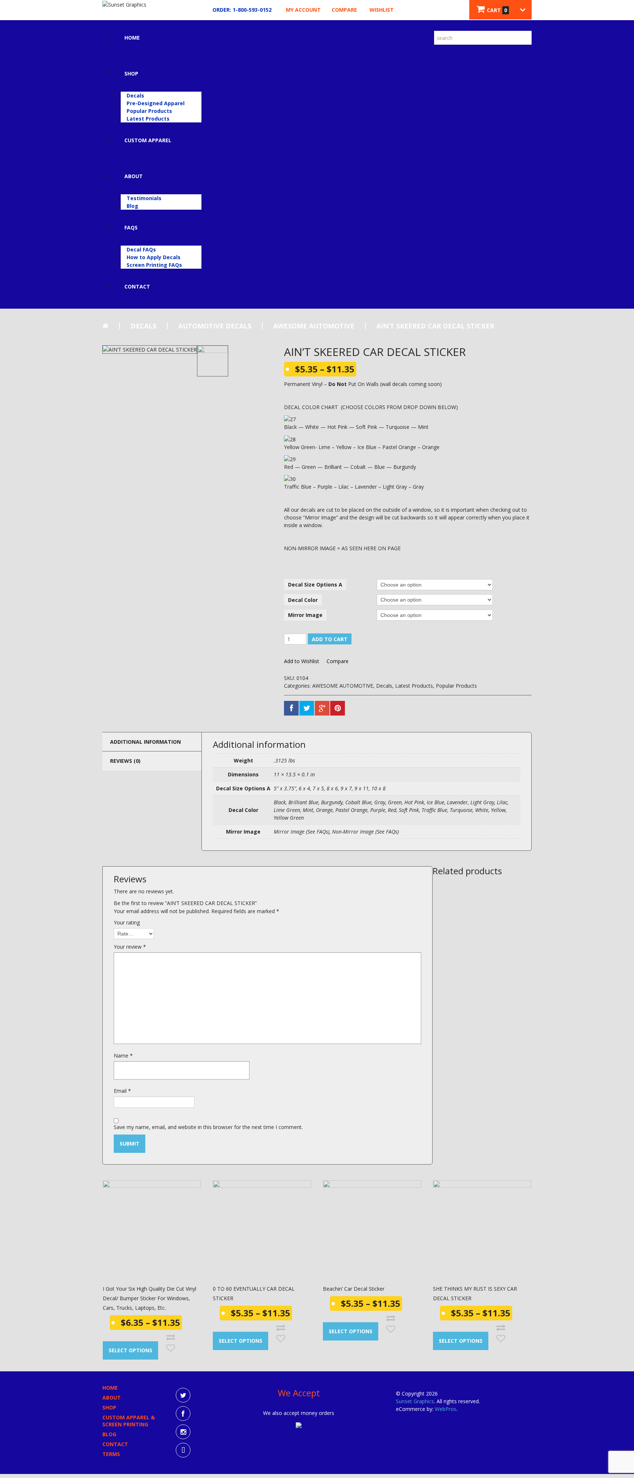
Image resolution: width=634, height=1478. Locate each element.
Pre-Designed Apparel (156, 103)
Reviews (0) (125, 760)
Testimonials (144, 198)
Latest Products (148, 118)
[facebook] (183, 1413)
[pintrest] (183, 1450)
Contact (137, 286)
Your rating (127, 922)
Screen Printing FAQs (154, 264)
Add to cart (329, 639)
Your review (130, 946)
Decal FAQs (141, 249)
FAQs (131, 227)
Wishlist (381, 9)
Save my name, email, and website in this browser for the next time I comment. (208, 1127)
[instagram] (183, 1431)
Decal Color (303, 599)
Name (123, 1055)
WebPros (445, 1408)
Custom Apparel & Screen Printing (128, 1421)
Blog (132, 205)
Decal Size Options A (315, 584)
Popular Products (149, 110)
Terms (111, 1454)
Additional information (145, 741)
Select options (130, 1350)
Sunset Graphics (415, 1401)
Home (132, 37)
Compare (344, 9)
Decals (135, 95)
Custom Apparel (147, 140)
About (133, 176)
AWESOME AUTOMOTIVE (313, 325)
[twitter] (183, 1395)
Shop (131, 73)
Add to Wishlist (301, 661)
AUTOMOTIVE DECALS (214, 325)
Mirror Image (305, 614)
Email (122, 1090)
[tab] (151, 741)
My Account (303, 9)
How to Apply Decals (154, 257)
